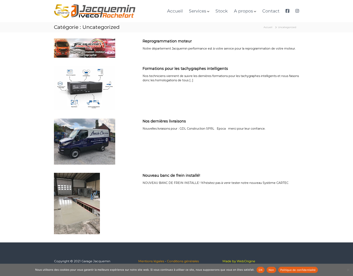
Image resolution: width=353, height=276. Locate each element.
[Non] (348, 270)
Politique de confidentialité (298, 269)
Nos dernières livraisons (164, 121)
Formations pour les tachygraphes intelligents (185, 68)
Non (271, 269)
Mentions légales (151, 261)
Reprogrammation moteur (167, 41)
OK (261, 269)
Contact (270, 11)
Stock (222, 11)
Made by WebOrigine (238, 261)
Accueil (175, 11)
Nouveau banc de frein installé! (171, 175)
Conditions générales (183, 261)
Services (197, 11)
